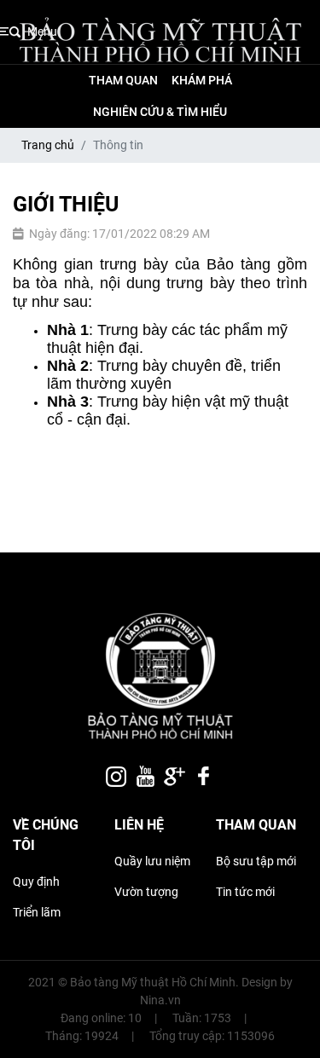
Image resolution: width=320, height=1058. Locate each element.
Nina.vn (160, 1000)
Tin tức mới (245, 892)
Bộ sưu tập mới (256, 861)
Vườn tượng (146, 892)
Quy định (36, 881)
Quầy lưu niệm (152, 861)
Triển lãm (37, 912)
